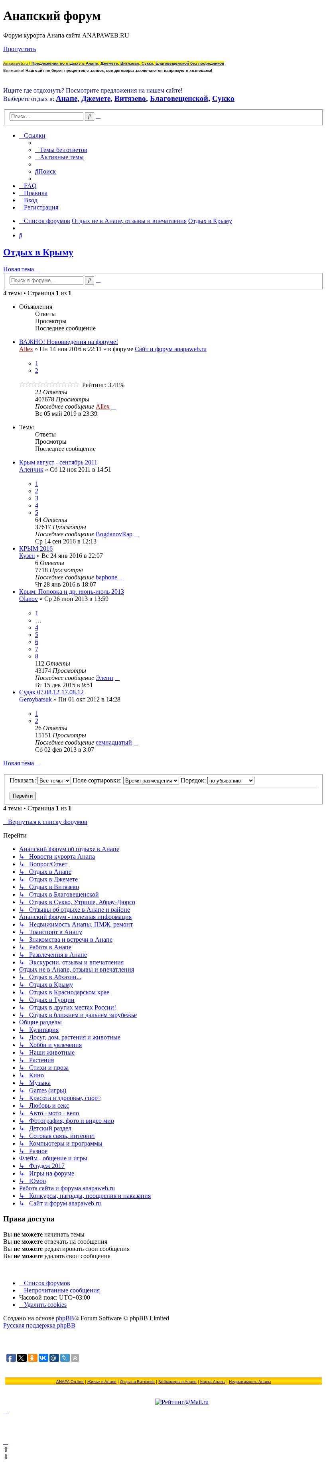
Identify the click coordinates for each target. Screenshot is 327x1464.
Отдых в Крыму (38, 252)
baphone (106, 577)
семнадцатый (114, 742)
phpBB (65, 1318)
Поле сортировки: (98, 780)
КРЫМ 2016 (36, 548)
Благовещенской (179, 98)
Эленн (104, 677)
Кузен (27, 555)
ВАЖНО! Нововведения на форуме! (68, 341)
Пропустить (19, 48)
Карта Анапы (212, 1381)
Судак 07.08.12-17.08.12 (51, 692)
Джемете (95, 98)
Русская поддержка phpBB (39, 1325)
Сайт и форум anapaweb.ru (171, 349)
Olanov (28, 598)
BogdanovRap (114, 534)
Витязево (130, 98)
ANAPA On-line (70, 1381)
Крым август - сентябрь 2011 (58, 462)
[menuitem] (61, 149)
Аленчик (31, 469)
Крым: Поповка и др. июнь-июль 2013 (71, 591)
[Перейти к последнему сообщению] (113, 406)
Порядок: (194, 780)
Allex (26, 349)
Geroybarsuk (35, 699)
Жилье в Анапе (101, 1381)
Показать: (23, 780)
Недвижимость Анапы (250, 1381)
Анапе (66, 98)
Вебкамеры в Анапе (177, 1381)
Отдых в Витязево (137, 1381)
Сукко (223, 98)
